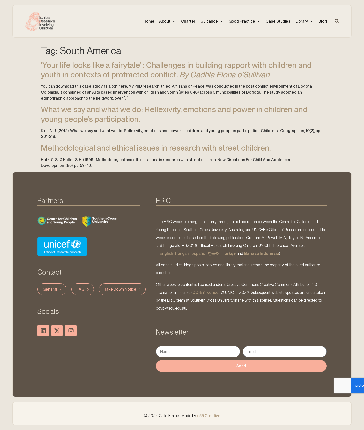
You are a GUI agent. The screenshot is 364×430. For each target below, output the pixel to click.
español (198, 253)
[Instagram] (71, 330)
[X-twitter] (57, 330)
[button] (168, 21)
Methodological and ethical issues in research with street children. (156, 148)
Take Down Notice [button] (120, 289)
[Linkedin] (43, 330)
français (182, 253)
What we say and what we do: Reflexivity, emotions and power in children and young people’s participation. (174, 114)
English (166, 253)
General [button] (50, 289)
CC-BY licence (205, 292)
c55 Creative (208, 415)
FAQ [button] (81, 289)
